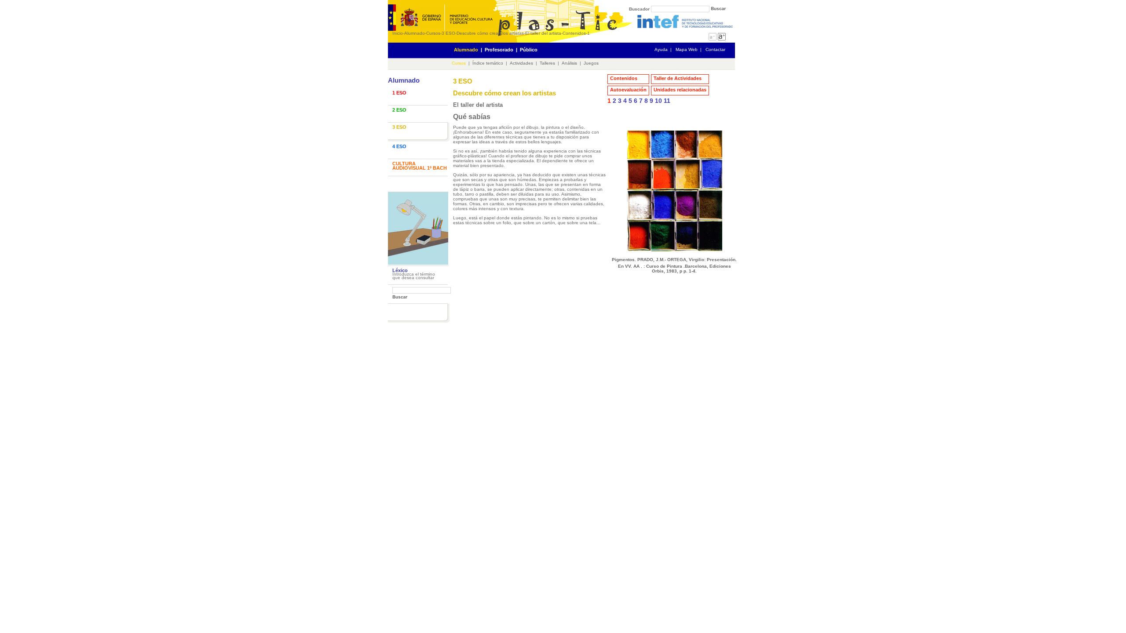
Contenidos (574, 33)
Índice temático (487, 63)
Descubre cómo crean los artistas (490, 33)
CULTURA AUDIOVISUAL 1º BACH (419, 166)
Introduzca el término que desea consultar (413, 276)
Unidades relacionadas (680, 89)
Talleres (547, 63)
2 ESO (399, 110)
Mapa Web (687, 49)
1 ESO (399, 92)
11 (667, 100)
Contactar (715, 49)
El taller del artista (543, 33)
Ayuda (661, 49)
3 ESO (448, 33)
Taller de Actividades (678, 78)
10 (658, 100)
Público (528, 49)
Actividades (521, 63)
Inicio (397, 33)
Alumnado (414, 33)
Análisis (569, 63)
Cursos (433, 33)
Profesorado (499, 49)
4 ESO (399, 146)
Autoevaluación (628, 89)
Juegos (591, 63)
